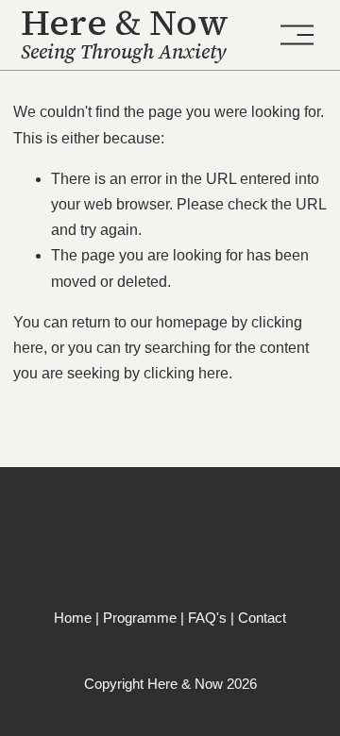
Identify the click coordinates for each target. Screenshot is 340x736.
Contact (262, 618)
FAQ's (207, 618)
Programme (140, 618)
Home (73, 618)
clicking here (186, 373)
